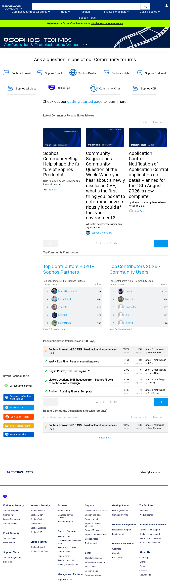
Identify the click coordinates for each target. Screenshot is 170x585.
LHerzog (129, 291)
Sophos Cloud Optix (40, 551)
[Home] (16, 7)
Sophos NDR (36, 532)
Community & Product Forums (29, 11)
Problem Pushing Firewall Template (70, 391)
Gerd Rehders (154, 393)
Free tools (7, 562)
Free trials (143, 510)
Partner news (64, 552)
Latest (154, 349)
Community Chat (109, 88)
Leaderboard (118, 534)
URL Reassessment (20, 425)
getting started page (84, 101)
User (166, 5)
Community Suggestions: (99, 156)
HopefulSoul (131, 307)
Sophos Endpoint (155, 73)
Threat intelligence (93, 558)
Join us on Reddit (20, 416)
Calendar (116, 553)
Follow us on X (17, 407)
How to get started (120, 510)
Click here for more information (107, 23)
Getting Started (148, 11)
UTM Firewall (36, 523)
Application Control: (140, 156)
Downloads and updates (96, 510)
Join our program (65, 521)
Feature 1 (86, 45)
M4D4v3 (129, 323)
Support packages (93, 515)
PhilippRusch (65, 299)
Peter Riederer (154, 352)
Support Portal (87, 17)
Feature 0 (84, 45)
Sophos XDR (148, 88)
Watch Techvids (18, 434)
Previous (2, 37)
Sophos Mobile (120, 73)
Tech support (91, 543)
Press (142, 566)
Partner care (63, 556)
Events (142, 562)
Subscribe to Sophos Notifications (20, 397)
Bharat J (62, 315)
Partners (85, 11)
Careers (143, 570)
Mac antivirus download (150, 538)
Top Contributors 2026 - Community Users (135, 269)
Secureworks (145, 575)
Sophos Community (102, 232)
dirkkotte (62, 307)
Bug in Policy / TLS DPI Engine (67, 371)
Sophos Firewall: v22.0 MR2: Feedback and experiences (83, 349)
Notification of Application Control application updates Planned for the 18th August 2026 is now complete (148, 180)
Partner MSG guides (67, 547)
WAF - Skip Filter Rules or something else (74, 361)
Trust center (90, 567)
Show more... (105, 437)
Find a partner (64, 510)
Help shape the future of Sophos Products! (62, 169)
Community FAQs (120, 515)
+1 (92, 371)
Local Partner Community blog (69, 542)
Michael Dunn (154, 373)
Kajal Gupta (140, 211)
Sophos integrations (12, 557)
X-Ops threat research (95, 562)
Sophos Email (53, 73)
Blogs (63, 11)
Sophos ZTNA (37, 515)
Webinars (116, 549)
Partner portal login (66, 560)
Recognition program (121, 530)
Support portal (91, 519)
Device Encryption (11, 519)
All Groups (64, 88)
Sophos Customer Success (93, 524)
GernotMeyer (64, 323)
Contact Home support (149, 534)
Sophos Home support (149, 530)
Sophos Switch (37, 519)
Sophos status (91, 539)
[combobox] (86, 6)
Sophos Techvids (92, 530)
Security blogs (91, 571)
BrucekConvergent (67, 291)
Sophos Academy (93, 575)
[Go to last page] (115, 243)
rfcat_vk (129, 299)
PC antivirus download (149, 543)
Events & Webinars (115, 11)
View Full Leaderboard (54, 329)
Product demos (146, 515)
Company (143, 557)
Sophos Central (87, 73)
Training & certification (68, 565)
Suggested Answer (45, 350)
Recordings (117, 557)
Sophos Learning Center (96, 534)
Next (167, 37)
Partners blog (64, 536)
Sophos (53, 189)
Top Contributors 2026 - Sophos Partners (68, 269)
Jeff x (150, 363)
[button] (145, 6)
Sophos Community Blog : (61, 156)
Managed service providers (65, 516)
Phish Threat (9, 543)
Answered (45, 361)
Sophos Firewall (21, 73)
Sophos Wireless (26, 88)
